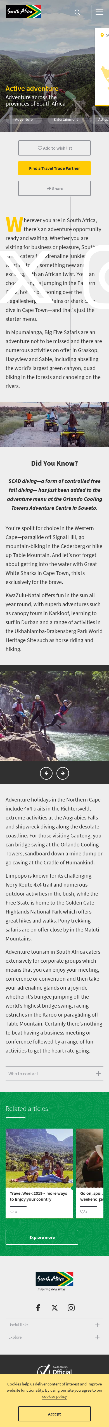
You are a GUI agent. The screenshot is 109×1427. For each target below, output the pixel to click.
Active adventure (32, 88)
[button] (46, 773)
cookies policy (54, 1396)
